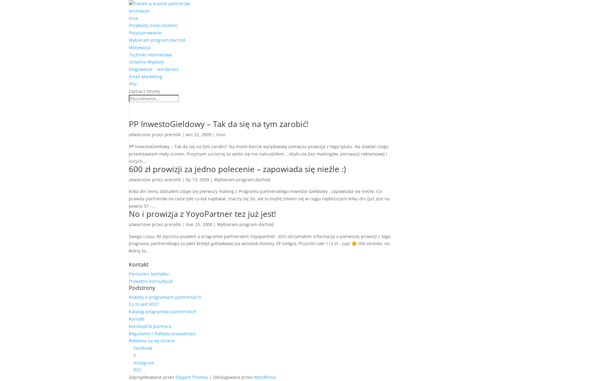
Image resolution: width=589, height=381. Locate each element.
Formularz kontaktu (149, 274)
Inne (133, 18)
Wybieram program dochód (157, 40)
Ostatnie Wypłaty (146, 62)
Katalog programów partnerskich (162, 311)
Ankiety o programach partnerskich (165, 297)
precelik (172, 134)
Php (133, 84)
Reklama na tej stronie (152, 341)
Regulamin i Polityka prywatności (162, 334)
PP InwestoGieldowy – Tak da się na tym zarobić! (219, 123)
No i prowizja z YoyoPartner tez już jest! (202, 213)
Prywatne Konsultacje (151, 281)
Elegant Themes (191, 377)
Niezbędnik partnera (150, 326)
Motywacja (140, 47)
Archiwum (139, 11)
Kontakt (136, 319)
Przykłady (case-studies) (153, 25)
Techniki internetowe (150, 55)
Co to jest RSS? (144, 304)
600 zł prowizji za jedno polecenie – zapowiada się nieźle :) (237, 169)
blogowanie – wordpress (154, 69)
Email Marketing (145, 76)
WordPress (265, 377)
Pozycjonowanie (145, 33)
